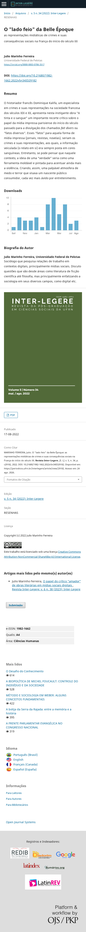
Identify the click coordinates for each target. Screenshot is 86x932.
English (18, 759)
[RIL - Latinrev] (43, 888)
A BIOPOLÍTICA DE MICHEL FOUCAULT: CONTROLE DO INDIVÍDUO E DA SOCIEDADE (42, 683)
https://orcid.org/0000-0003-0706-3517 (24, 64)
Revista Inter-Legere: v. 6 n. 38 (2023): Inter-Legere (46, 589)
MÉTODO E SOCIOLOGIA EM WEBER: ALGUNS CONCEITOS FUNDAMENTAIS (36, 697)
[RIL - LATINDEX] (31, 869)
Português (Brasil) (25, 755)
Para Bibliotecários (17, 805)
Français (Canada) (25, 764)
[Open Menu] (4, 4)
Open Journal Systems (21, 822)
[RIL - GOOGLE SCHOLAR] (65, 858)
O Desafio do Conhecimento (24, 671)
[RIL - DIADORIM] (42, 858)
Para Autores (13, 799)
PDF (12, 415)
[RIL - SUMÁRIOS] (54, 869)
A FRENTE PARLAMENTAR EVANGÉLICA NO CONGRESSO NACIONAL (34, 725)
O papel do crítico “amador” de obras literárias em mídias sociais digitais (46, 583)
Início (7, 13)
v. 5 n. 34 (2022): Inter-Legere (48, 13)
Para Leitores (14, 793)
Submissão (16, 605)
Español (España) (25, 769)
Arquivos (20, 13)
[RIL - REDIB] (19, 858)
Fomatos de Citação (18, 479)
